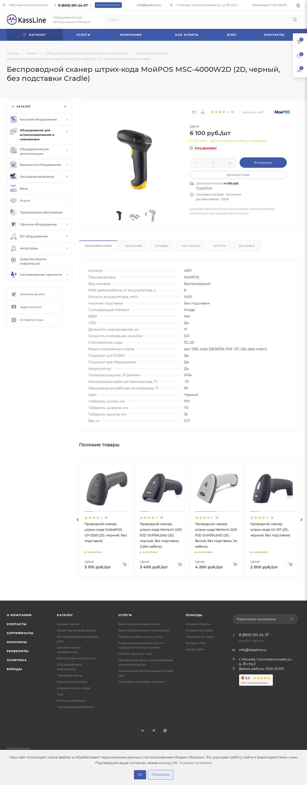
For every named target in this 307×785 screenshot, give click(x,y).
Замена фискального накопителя (143, 630)
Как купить (191, 245)
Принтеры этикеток (72, 681)
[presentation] (77, 519)
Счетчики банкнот (71, 700)
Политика (17, 660)
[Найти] (294, 19)
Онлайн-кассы (68, 624)
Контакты (16, 624)
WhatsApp (165, 730)
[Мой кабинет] (298, 6)
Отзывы (161, 245)
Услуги (125, 615)
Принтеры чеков (69, 675)
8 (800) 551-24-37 (73, 5)
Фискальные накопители (76, 658)
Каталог (65, 615)
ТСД (60, 694)
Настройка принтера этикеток (141, 681)
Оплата (220, 245)
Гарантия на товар (200, 636)
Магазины (17, 642)
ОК (140, 775)
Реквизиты (18, 651)
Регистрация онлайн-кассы (139, 624)
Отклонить (160, 775)
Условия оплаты (198, 624)
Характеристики (98, 245)
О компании (19, 615)
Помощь (194, 615)
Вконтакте (142, 730)
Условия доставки (199, 630)
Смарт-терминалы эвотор (76, 630)
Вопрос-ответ (196, 643)
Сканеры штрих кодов (74, 688)
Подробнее (204, 188)
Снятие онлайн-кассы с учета (140, 636)
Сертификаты (20, 633)
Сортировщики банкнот (75, 707)
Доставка (247, 245)
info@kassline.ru (149, 5)
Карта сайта (195, 649)
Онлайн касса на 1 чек (135, 654)
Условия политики (195, 763)
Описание (133, 245)
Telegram (153, 730)
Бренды (14, 669)
